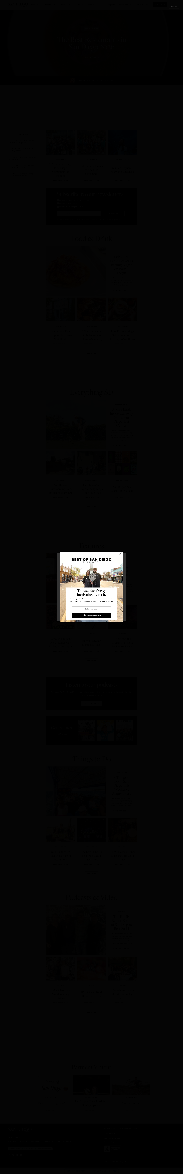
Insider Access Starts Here (91, 615)
